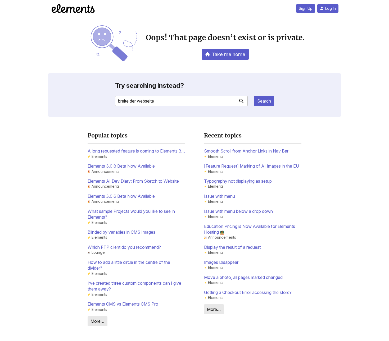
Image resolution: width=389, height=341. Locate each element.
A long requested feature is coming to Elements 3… (136, 151)
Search (264, 101)
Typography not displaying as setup (238, 181)
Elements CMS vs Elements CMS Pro (123, 304)
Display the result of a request (232, 247)
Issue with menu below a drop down (238, 211)
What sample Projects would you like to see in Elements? (131, 214)
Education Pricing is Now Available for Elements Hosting (249, 229)
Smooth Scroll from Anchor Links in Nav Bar (246, 151)
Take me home (228, 54)
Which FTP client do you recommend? (124, 247)
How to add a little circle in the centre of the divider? (129, 265)
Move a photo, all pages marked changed (243, 277)
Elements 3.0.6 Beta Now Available (121, 196)
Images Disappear (221, 262)
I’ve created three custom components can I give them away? (134, 286)
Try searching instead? (149, 85)
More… (97, 321)
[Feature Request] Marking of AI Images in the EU (251, 166)
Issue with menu (219, 196)
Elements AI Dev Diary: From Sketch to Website (133, 181)
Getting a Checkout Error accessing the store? (248, 292)
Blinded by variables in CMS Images (121, 232)
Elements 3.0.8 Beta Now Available (121, 166)
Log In (330, 8)
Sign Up (306, 8)
